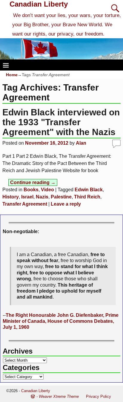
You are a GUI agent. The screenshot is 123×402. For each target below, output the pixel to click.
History (10, 196)
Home (12, 74)
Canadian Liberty (39, 4)
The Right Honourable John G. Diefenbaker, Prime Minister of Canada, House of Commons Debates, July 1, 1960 (61, 321)
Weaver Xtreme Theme (59, 396)
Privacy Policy (98, 396)
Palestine (61, 196)
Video (47, 189)
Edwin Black (89, 189)
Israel (27, 196)
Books (31, 189)
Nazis (42, 196)
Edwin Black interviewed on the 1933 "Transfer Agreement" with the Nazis (61, 122)
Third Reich (87, 196)
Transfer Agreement (24, 204)
